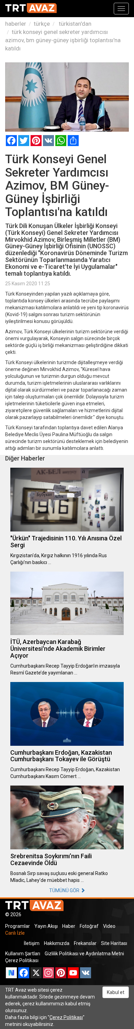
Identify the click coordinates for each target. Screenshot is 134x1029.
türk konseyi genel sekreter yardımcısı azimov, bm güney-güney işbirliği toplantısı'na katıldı (63, 40)
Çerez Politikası (21, 960)
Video (109, 926)
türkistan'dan (74, 23)
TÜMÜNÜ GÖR (64, 890)
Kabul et (115, 992)
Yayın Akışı (46, 926)
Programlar (17, 926)
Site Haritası (114, 943)
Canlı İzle (15, 933)
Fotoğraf (89, 926)
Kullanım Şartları (22, 953)
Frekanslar (85, 943)
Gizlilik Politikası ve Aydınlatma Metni (84, 953)
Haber (68, 926)
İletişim (32, 943)
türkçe (42, 23)
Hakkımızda (56, 943)
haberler (15, 23)
